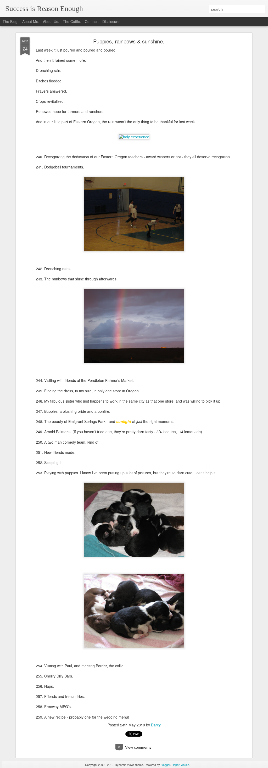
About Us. (51, 21)
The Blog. (11, 21)
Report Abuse (180, 765)
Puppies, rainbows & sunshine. (128, 41)
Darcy (156, 724)
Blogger (165, 765)
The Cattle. (72, 21)
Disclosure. (111, 21)
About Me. (30, 21)
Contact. (92, 21)
